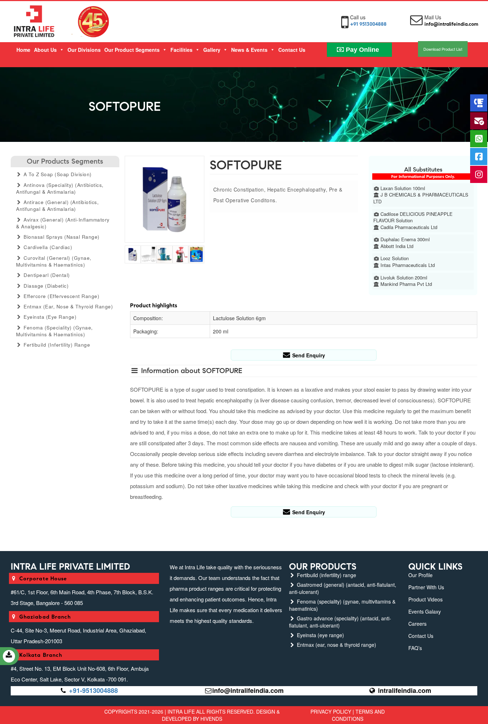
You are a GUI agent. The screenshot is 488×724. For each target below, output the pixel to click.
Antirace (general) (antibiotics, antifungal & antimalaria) (57, 205)
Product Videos (425, 599)
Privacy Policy (330, 711)
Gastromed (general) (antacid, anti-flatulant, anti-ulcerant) (342, 588)
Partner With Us (426, 587)
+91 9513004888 (368, 24)
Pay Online (361, 49)
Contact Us (291, 49)
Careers (417, 623)
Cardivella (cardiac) (47, 247)
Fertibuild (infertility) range (56, 344)
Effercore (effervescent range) (61, 296)
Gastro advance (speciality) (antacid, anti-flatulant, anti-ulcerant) (340, 622)
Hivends (211, 718)
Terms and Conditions (358, 715)
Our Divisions (84, 49)
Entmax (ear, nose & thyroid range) (67, 306)
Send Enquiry (308, 355)
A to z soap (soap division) (57, 174)
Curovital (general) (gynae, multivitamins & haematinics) (53, 261)
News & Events (249, 49)
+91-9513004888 (93, 690)
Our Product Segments (132, 49)
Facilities (181, 49)
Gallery (211, 49)
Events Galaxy (424, 611)
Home (23, 49)
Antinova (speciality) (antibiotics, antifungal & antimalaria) (60, 188)
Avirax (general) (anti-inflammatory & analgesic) (63, 223)
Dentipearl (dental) (46, 275)
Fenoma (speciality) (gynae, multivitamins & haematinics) (54, 331)
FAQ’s (415, 647)
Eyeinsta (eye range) (49, 316)
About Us (45, 49)
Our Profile (420, 575)
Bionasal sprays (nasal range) (61, 236)
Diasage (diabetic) (45, 285)
